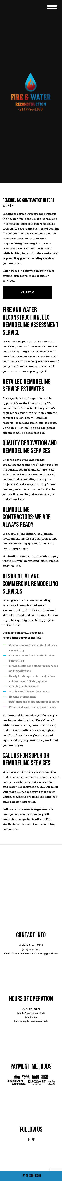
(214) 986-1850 (31, 1175)
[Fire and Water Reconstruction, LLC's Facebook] (29, 1139)
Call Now (27, 292)
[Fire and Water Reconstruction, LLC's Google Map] (33, 1139)
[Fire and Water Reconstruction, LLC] (31, 91)
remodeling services (41, 258)
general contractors (21, 366)
